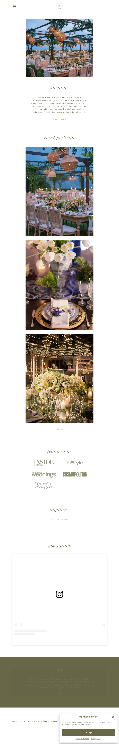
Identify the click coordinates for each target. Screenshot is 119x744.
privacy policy (96, 739)
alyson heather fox (35, 640)
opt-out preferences (82, 739)
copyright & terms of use (21, 721)
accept (89, 732)
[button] (113, 716)
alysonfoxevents (55, 640)
